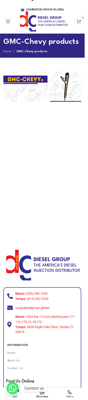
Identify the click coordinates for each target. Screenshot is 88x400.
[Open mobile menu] (8, 21)
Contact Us (15, 368)
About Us (13, 360)
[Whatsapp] (13, 388)
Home (7, 51)
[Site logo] (43, 21)
